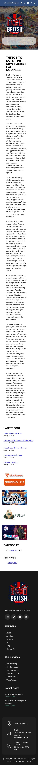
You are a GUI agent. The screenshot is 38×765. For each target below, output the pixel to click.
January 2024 (12, 563)
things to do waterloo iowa (13, 455)
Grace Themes (26, 761)
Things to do (12, 550)
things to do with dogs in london (15, 448)
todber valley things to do (12, 433)
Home (8, 633)
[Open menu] (33, 41)
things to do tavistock (11, 462)
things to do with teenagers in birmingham (18, 440)
